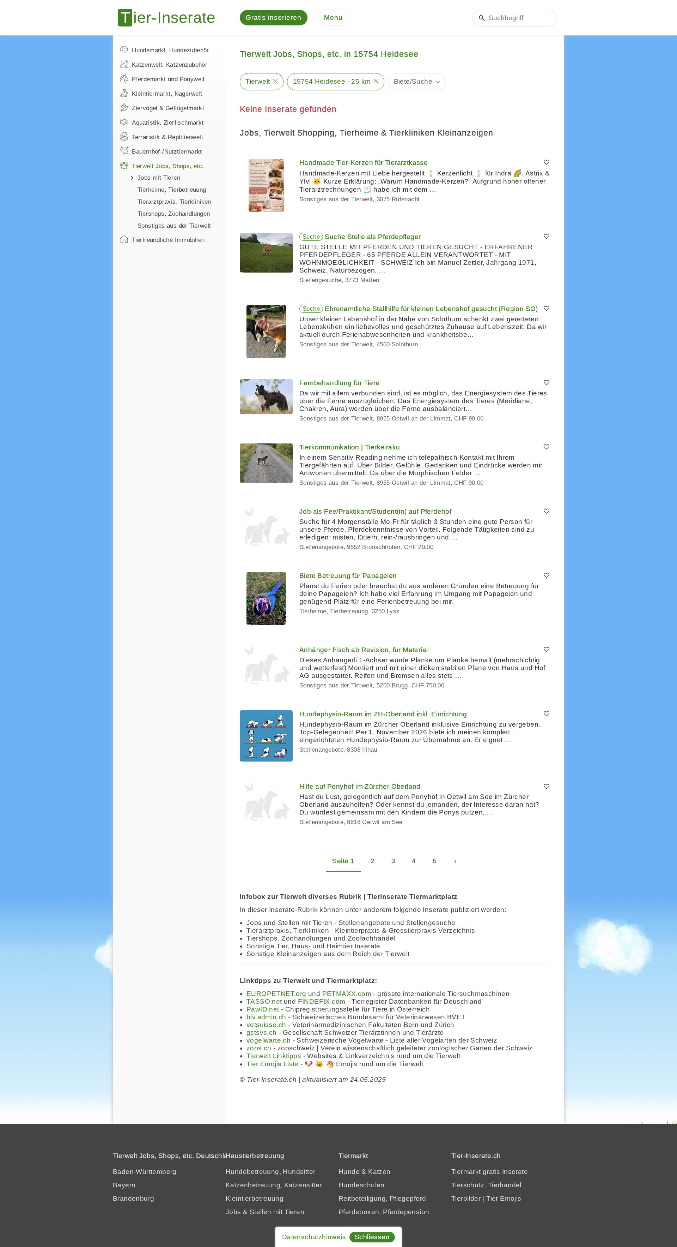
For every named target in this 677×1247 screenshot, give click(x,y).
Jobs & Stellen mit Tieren (265, 1212)
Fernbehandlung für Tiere (339, 383)
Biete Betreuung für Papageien (348, 575)
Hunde (349, 1171)
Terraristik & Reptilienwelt (167, 137)
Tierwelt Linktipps (273, 1056)
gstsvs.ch (261, 1032)
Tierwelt (257, 81)
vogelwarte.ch (268, 1040)
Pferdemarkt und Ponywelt (168, 79)
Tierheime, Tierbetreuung (172, 189)
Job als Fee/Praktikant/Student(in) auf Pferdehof (375, 511)
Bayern (124, 1185)
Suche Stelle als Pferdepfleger (373, 236)
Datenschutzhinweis (314, 1237)
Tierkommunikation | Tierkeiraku (349, 447)
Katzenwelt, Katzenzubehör (169, 64)
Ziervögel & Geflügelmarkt (168, 108)
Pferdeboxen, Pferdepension (383, 1212)
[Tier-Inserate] (171, 17)
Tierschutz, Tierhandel (486, 1185)
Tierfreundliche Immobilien (168, 240)
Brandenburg (133, 1198)
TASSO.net (264, 1001)
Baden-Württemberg (145, 1171)
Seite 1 (343, 861)
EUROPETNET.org (276, 993)
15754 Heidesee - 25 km (332, 81)
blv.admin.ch (266, 1017)
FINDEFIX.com (322, 1001)
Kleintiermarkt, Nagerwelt (167, 93)
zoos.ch (259, 1048)
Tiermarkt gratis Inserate (489, 1171)
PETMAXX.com (346, 993)
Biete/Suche (413, 81)
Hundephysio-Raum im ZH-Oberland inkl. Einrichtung (383, 714)
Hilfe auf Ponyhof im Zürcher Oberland (360, 786)
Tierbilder (466, 1198)
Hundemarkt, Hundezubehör (170, 50)
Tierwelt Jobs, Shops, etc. (168, 166)
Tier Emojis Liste (272, 1064)
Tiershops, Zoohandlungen (174, 213)
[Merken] (546, 163)
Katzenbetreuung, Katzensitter (274, 1185)
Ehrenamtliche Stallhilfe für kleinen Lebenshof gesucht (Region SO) (431, 308)
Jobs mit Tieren (159, 177)
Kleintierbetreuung (254, 1198)
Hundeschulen (361, 1185)
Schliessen (372, 1237)
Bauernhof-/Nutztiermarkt (167, 151)
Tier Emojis (503, 1198)
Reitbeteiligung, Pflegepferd (382, 1198)
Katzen (379, 1171)
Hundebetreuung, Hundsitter (270, 1171)
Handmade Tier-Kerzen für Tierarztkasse (363, 162)
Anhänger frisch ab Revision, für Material (363, 650)
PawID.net (262, 1009)
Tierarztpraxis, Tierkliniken (174, 201)
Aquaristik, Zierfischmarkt (167, 122)
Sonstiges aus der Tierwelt (174, 225)
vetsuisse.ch (266, 1024)
